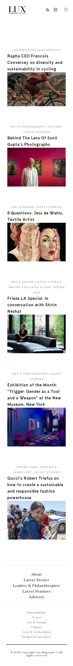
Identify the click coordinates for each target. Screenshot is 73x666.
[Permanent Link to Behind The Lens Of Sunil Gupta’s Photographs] (36, 185)
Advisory (36, 597)
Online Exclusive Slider (30, 287)
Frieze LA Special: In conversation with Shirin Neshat (32, 305)
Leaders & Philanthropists (36, 50)
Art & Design (22, 207)
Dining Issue (27, 467)
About (36, 574)
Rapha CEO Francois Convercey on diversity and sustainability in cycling (35, 62)
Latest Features (37, 591)
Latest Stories (36, 132)
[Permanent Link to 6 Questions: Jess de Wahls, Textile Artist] (36, 260)
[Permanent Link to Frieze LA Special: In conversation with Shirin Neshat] (36, 352)
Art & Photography (28, 126)
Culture (54, 126)
